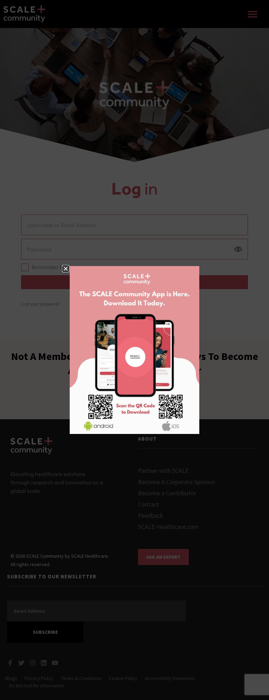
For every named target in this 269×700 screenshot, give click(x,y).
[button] (65, 268)
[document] (134, 350)
